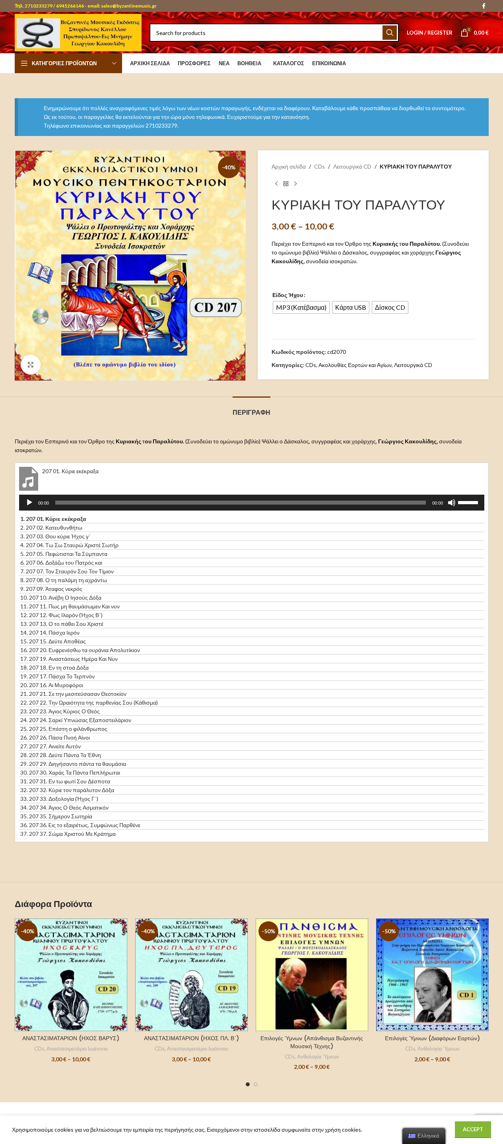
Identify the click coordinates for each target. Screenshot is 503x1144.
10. (60, 597)
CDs (319, 166)
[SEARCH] (390, 32)
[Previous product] (276, 184)
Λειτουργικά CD (352, 166)
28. (60, 755)
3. (55, 536)
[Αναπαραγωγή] (29, 507)
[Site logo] (78, 32)
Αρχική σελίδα (289, 166)
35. (56, 816)
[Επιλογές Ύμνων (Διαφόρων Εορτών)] (432, 975)
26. (55, 737)
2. (51, 527)
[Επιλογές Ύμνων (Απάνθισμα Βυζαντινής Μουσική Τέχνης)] (312, 975)
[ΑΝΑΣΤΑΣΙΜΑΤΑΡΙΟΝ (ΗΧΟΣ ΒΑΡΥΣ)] (71, 975)
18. (54, 667)
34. (64, 807)
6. (61, 562)
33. (59, 798)
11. (70, 606)
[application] (251, 503)
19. (57, 676)
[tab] (251, 408)
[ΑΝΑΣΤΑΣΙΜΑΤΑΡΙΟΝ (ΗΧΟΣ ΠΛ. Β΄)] (191, 975)
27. (50, 746)
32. (67, 790)
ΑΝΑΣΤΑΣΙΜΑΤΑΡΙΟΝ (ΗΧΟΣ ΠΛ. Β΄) (191, 1038)
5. (63, 553)
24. (75, 720)
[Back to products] (286, 184)
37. (68, 833)
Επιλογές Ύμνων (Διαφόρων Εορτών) (432, 1038)
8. (63, 580)
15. (53, 641)
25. (63, 728)
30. (70, 772)
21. (73, 693)
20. (51, 685)
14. (50, 632)
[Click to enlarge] (31, 365)
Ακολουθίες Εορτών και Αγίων (355, 364)
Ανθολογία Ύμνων (318, 1056)
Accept (473, 1129)
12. (61, 615)
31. (65, 781)
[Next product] (295, 184)
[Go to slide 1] (248, 1084)
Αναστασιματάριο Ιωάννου (77, 1048)
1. (53, 518)
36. (80, 825)
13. (61, 623)
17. (69, 658)
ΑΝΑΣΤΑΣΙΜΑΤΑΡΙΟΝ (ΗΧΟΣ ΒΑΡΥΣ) (70, 1038)
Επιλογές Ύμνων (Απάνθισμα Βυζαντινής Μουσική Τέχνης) (311, 1042)
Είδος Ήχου (287, 294)
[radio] (301, 307)
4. (69, 545)
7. (67, 571)
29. (73, 763)
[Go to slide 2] (256, 1084)
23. (60, 711)
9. (51, 588)
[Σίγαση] (452, 507)
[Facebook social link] (484, 6)
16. (80, 650)
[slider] (469, 502)
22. (89, 702)
